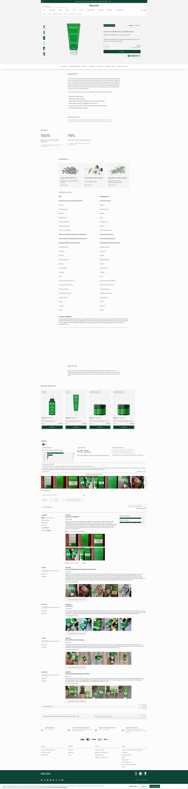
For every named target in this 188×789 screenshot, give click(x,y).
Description (64, 66)
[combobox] (106, 46)
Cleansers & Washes (57, 14)
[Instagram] (45, 780)
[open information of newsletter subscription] (78, 716)
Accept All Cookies (154, 786)
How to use (100, 66)
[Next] (145, 1)
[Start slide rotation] (43, 1)
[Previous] (143, 1)
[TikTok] (62, 780)
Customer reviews (122, 66)
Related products (110, 66)
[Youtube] (48, 780)
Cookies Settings (133, 786)
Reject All (143, 786)
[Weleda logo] (94, 5)
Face (49, 14)
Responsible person (75, 66)
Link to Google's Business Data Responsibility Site (55, 787)
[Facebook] (42, 780)
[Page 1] (44, 27)
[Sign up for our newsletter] (143, 716)
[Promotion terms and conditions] (110, 1)
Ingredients (92, 66)
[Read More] (136, 774)
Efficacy (84, 66)
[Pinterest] (53, 780)
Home (44, 14)
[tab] (44, 27)
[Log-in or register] (142, 10)
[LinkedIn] (50, 780)
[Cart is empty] (144, 10)
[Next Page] (44, 58)
